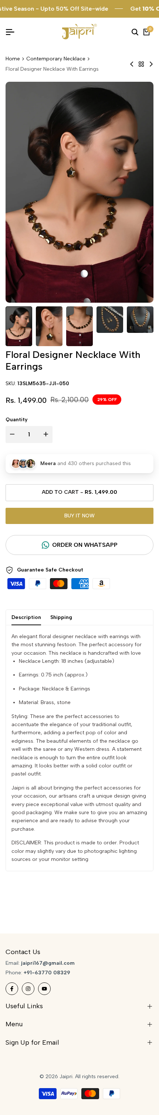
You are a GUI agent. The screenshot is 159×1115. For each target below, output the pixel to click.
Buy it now (79, 516)
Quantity (17, 419)
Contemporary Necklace (55, 59)
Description (26, 617)
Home (13, 59)
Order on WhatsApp (85, 544)
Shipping (61, 617)
